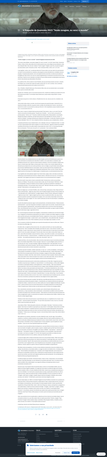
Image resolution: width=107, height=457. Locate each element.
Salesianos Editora (77, 438)
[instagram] (79, 1)
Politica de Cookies (78, 455)
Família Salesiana (76, 440)
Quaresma (37, 32)
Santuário (78, 6)
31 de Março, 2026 (71, 50)
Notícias (61, 1)
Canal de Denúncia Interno (61, 455)
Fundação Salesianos (77, 436)
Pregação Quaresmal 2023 (29, 32)
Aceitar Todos (75, 452)
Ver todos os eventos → (72, 76)
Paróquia (84, 6)
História (37, 436)
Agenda (65, 1)
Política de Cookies (39, 452)
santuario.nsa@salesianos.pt (23, 440)
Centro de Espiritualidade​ (41, 442)
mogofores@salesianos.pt (23, 439)
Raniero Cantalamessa (46, 32)
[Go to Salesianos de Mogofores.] (18, 39)
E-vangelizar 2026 (74, 72)
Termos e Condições (85, 455)
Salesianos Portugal (77, 434)
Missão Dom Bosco (77, 442)
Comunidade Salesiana (41, 434)
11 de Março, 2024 (71, 62)
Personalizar (57, 452)
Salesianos (84, 1)
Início (66, 6)
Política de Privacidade (31, 452)
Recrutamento (70, 1)
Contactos (75, 1)
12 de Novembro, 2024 (71, 55)
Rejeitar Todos (67, 452)
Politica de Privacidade (70, 455)
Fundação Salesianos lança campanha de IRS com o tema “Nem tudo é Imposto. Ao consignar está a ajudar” (78, 60)
